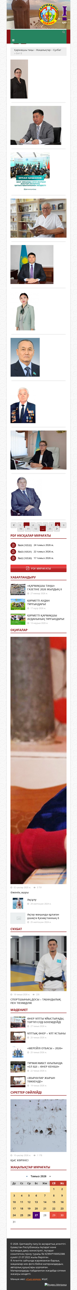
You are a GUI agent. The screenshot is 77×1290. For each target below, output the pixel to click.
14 (44, 1202)
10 (20, 528)
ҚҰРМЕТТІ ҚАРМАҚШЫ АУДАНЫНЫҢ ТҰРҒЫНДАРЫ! (45, 617)
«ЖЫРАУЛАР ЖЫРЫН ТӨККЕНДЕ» (41, 1079)
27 (36, 1215)
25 (50, 528)
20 (36, 1208)
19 (28, 1208)
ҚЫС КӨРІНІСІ (19, 1160)
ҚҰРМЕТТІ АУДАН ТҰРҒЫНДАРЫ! (38, 602)
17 (14, 1208)
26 (28, 1215)
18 (21, 1208)
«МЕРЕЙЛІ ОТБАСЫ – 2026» (45, 1048)
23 (62, 1208)
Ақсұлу (31, 899)
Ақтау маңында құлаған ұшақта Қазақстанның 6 (43, 916)
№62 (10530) (25, 558)
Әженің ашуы (19, 892)
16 (62, 1202)
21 (44, 1208)
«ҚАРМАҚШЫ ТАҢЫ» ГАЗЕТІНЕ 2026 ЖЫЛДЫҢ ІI (44, 587)
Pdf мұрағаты (41, 568)
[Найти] (63, 32)
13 (36, 1202)
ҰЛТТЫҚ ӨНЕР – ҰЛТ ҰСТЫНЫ (46, 1033)
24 (14, 1215)
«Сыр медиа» (33, 1279)
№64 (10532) (25, 545)
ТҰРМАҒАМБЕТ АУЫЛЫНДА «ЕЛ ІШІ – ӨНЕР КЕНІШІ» (44, 1064)
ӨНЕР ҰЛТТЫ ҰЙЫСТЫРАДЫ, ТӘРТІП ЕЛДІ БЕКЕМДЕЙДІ (45, 1020)
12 (35, 528)
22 (53, 1208)
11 (28, 528)
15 (53, 1202)
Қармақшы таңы (52, 16)
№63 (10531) (25, 551)
